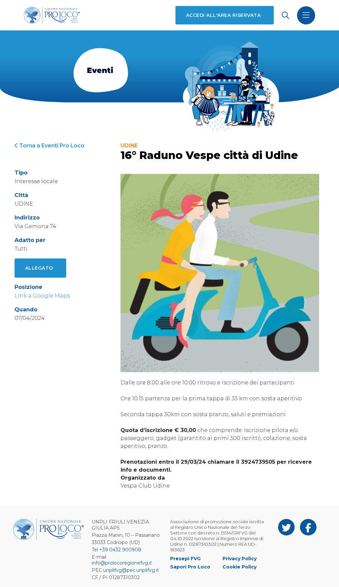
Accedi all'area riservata (223, 15)
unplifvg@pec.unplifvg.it (131, 570)
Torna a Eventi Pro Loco (51, 145)
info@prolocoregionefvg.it (122, 563)
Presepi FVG (185, 559)
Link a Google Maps (42, 296)
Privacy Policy (239, 559)
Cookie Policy (239, 567)
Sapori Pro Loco (190, 567)
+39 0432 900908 (120, 550)
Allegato (39, 268)
